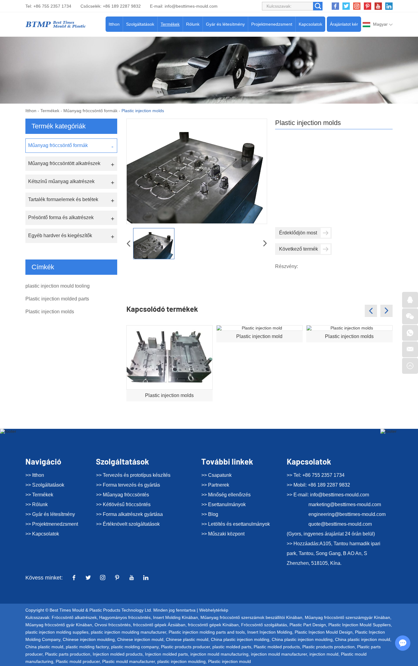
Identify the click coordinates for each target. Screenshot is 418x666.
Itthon (114, 24)
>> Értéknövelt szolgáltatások (128, 524)
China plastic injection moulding (302, 639)
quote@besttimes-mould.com (340, 524)
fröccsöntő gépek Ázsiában (159, 624)
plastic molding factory (87, 646)
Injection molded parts (166, 654)
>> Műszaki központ (222, 533)
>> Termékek (39, 494)
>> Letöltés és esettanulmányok (235, 524)
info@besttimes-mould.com (191, 6)
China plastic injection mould (362, 639)
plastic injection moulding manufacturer (128, 632)
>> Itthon (34, 475)
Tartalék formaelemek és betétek (63, 199)
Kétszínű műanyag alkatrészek (61, 181)
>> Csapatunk (216, 475)
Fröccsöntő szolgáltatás (264, 624)
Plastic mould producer (78, 661)
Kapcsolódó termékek (162, 308)
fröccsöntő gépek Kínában (213, 624)
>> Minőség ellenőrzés (226, 494)
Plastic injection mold (259, 336)
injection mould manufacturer (279, 654)
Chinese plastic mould (187, 639)
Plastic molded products (277, 646)
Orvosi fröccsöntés (113, 624)
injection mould (323, 654)
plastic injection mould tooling (57, 286)
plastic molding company (135, 646)
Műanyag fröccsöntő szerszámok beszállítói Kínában (251, 617)
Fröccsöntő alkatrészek (74, 617)
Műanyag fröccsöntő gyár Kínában (58, 624)
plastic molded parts (231, 646)
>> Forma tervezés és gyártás (128, 485)
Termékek (170, 24)
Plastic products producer (185, 646)
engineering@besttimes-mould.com (347, 514)
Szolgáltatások (140, 24)
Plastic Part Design (307, 624)
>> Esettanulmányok (223, 504)
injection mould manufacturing (219, 654)
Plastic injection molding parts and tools (207, 632)
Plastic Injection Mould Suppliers (359, 624)
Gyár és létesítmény (225, 24)
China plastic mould (44, 646)
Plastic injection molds (169, 395)
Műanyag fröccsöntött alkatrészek (64, 163)
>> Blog (209, 514)
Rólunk (193, 24)
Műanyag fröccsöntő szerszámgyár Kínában (347, 617)
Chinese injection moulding (89, 639)
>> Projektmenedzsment (51, 524)
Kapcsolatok (310, 24)
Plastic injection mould (229, 661)
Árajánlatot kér (344, 24)
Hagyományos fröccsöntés (125, 617)
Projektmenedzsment (271, 24)
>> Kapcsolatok (42, 533)
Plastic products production (328, 646)
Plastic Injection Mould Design (324, 632)
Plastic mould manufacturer (128, 661)
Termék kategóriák (59, 126)
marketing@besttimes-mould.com (344, 504)
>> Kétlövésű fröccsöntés (123, 504)
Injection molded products (118, 654)
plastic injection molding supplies (56, 632)
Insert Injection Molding (269, 632)
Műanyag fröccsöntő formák (90, 110)
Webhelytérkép (213, 610)
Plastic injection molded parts (57, 298)
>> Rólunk (36, 504)
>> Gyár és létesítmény (50, 514)
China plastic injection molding (240, 639)
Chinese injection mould (140, 639)
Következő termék (298, 249)
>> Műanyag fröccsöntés (122, 494)
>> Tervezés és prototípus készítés (133, 475)
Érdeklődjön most (298, 232)
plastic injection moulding (181, 661)
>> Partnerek (215, 485)
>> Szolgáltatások (44, 485)
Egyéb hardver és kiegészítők (60, 235)
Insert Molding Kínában (175, 617)
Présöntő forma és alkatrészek (61, 217)
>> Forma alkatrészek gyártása (129, 514)
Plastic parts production (67, 654)
